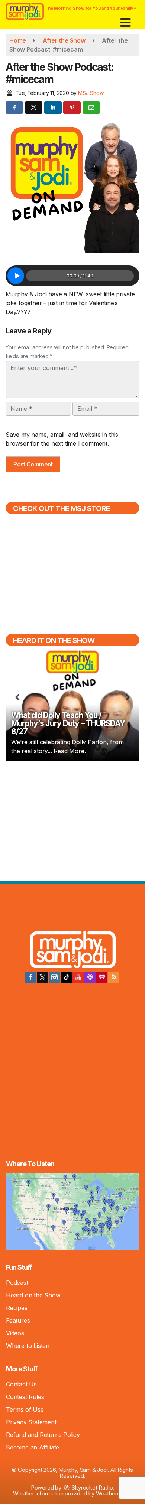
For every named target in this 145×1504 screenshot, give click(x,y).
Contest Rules (25, 1397)
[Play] (15, 275)
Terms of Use (25, 1409)
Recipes (17, 1308)
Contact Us (21, 1384)
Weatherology (113, 1493)
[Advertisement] (72, 820)
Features (18, 1320)
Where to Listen (27, 1345)
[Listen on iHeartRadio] (101, 977)
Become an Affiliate (32, 1447)
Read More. (70, 751)
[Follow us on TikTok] (66, 977)
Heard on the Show (33, 1295)
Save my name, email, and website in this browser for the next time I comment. (62, 439)
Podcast (17, 1282)
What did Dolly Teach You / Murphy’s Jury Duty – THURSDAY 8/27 (68, 723)
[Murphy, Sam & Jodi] (73, 950)
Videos (15, 1333)
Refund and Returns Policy (43, 1434)
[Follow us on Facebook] (30, 977)
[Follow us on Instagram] (54, 977)
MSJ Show (91, 93)
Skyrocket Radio (92, 1487)
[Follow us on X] (42, 977)
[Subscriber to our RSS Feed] (113, 977)
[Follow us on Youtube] (78, 977)
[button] (125, 20)
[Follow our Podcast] (90, 977)
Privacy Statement (31, 1422)
